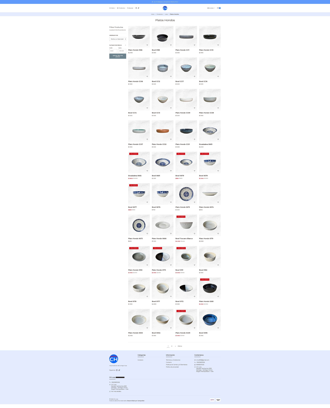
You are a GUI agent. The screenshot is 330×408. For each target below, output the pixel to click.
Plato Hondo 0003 (135, 333)
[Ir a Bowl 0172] (186, 288)
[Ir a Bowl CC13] (162, 99)
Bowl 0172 (179, 301)
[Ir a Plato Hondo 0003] (139, 320)
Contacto (140, 360)
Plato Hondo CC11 (182, 50)
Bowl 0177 (156, 301)
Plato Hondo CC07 (135, 144)
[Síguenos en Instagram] (136, 8)
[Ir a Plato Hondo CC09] (186, 99)
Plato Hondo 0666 (159, 238)
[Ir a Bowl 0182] (210, 257)
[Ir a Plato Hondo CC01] (186, 131)
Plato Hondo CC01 (182, 144)
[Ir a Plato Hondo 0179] (210, 225)
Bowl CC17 (179, 81)
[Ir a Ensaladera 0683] (210, 131)
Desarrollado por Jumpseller (135, 400)
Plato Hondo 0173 (159, 270)
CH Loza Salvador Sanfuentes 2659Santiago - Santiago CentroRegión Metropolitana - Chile (204, 369)
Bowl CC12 (156, 81)
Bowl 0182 (203, 270)
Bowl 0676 (156, 207)
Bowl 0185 (156, 50)
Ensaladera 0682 (134, 176)
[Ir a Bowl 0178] (139, 288)
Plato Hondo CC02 (159, 144)
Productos (160, 14)
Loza (166, 14)
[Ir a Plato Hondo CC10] (210, 37)
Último (180, 346)
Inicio (152, 14)
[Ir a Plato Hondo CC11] (186, 37)
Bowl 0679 (179, 176)
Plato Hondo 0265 (206, 301)
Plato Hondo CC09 (182, 113)
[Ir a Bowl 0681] (162, 162)
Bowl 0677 (132, 207)
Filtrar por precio (115, 45)
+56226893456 (200, 362)
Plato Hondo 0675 (182, 207)
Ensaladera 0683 (205, 144)
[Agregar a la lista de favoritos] (147, 45)
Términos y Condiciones (173, 360)
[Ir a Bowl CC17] (186, 68)
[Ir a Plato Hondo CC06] (139, 68)
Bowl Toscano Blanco (184, 238)
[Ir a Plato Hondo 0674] (210, 194)
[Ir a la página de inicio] (165, 8)
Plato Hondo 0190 (135, 270)
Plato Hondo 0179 (206, 238)
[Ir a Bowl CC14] (139, 99)
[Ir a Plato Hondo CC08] (210, 99)
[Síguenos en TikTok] (138, 8)
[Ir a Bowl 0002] (162, 320)
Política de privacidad (172, 367)
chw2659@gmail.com (202, 360)
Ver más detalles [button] (116, 391)
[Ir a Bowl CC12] (162, 68)
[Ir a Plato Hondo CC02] (162, 131)
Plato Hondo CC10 (206, 50)
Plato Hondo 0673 (135, 238)
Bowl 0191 (179, 270)
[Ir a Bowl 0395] (210, 320)
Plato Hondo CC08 (206, 113)
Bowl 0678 (203, 176)
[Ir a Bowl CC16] (210, 68)
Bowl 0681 (156, 176)
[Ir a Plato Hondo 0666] (162, 225)
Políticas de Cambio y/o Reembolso (176, 364)
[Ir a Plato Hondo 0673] (139, 225)
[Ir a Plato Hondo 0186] (139, 37)
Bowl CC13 (156, 113)
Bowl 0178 (132, 301)
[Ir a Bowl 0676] (162, 194)
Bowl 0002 (156, 333)
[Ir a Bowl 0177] (162, 288)
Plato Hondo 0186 (135, 50)
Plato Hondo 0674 (206, 207)
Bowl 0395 (203, 333)
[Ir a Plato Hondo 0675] (186, 194)
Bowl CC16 (203, 81)
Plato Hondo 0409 (182, 333)
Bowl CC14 (132, 113)
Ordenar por (113, 35)
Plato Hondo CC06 (135, 81)
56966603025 (200, 364)
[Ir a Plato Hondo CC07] (139, 131)
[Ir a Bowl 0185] (162, 37)
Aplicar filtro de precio (118, 56)
